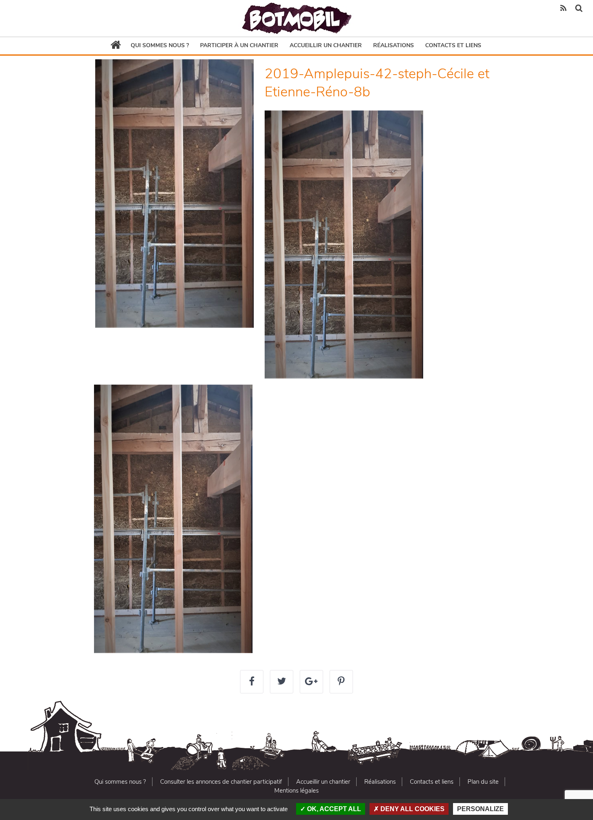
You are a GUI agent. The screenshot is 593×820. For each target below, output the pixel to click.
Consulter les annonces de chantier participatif (221, 782)
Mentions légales (296, 791)
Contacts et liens (453, 45)
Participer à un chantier (239, 45)
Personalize (480, 808)
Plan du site (483, 782)
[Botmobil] (296, 18)
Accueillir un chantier (326, 45)
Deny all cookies (412, 808)
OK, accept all (333, 808)
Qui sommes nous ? (160, 45)
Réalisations (393, 45)
